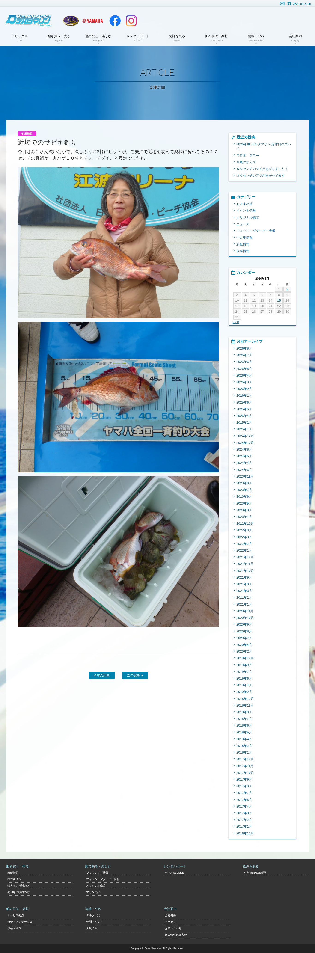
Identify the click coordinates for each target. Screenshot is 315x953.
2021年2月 (244, 597)
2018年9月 (244, 712)
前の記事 (103, 675)
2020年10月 (245, 618)
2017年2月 (244, 820)
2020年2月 (244, 651)
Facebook (115, 21)
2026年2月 (244, 389)
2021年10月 (245, 571)
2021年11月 (244, 564)
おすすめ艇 (244, 204)
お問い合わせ (282, 3)
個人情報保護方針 (176, 934)
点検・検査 (14, 928)
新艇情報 (242, 244)
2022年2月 (244, 544)
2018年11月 (244, 705)
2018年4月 (244, 739)
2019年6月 (244, 678)
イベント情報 (246, 210)
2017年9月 (244, 779)
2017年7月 (244, 793)
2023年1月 (244, 517)
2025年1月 (244, 429)
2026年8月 (244, 348)
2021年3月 (244, 591)
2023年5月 (244, 503)
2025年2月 (244, 422)
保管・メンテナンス (19, 921)
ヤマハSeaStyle (174, 872)
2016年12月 (245, 833)
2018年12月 (245, 699)
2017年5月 (244, 800)
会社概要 (170, 915)
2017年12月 (245, 759)
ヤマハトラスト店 (70, 21)
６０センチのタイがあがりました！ (262, 169)
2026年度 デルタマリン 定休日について (263, 146)
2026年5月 (244, 369)
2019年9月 (244, 665)
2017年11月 (244, 766)
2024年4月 (244, 463)
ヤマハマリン (92, 21)
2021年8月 (244, 584)
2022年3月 (244, 537)
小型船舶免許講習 (255, 872)
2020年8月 (244, 631)
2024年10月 (245, 443)
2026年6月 (244, 362)
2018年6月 (244, 725)
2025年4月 (244, 416)
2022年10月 (245, 523)
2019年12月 (245, 658)
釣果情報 (242, 251)
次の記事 (134, 675)
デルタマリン (28, 21)
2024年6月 (244, 456)
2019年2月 (244, 692)
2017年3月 (244, 813)
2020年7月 (244, 638)
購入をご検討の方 (18, 885)
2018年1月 (244, 752)
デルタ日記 (93, 915)
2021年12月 (245, 557)
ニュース (242, 224)
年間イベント (94, 921)
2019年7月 (244, 672)
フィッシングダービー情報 (255, 231)
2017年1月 (244, 826)
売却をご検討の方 (18, 892)
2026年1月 (244, 395)
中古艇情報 (244, 237)
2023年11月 (244, 476)
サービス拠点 (15, 915)
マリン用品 (93, 892)
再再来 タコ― (247, 155)
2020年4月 (244, 645)
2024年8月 (244, 449)
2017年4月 (244, 806)
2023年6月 (244, 496)
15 (279, 300)
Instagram (131, 21)
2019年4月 (244, 685)
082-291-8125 (302, 4)
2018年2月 (244, 746)
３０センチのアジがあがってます (260, 175)
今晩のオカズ (246, 162)
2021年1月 (244, 604)
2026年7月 (244, 355)
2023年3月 (244, 510)
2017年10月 (245, 773)
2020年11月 (244, 611)
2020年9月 (244, 624)
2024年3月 (244, 470)
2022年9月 (244, 530)
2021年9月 (244, 577)
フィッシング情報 (97, 872)
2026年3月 (244, 382)
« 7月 (236, 322)
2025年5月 (244, 409)
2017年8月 (244, 786)
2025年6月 (244, 402)
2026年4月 (244, 375)
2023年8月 (244, 483)
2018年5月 (244, 732)
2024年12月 (245, 436)
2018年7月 (244, 719)
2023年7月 (244, 490)
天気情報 (91, 928)
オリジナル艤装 (247, 217)
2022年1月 (244, 550)
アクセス (170, 921)
